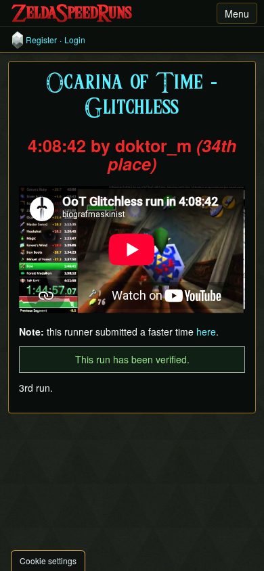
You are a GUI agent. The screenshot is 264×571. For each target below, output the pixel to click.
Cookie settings (48, 560)
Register (41, 40)
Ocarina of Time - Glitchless (132, 96)
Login (74, 40)
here (206, 331)
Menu (237, 13)
